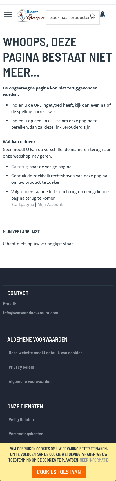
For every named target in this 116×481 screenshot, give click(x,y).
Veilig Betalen (21, 419)
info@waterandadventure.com (30, 312)
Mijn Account (50, 205)
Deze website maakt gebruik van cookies (45, 352)
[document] (59, 462)
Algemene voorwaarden (30, 381)
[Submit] (93, 14)
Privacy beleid (21, 367)
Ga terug (19, 167)
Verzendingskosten (26, 433)
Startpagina (22, 205)
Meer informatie (94, 460)
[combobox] (73, 17)
